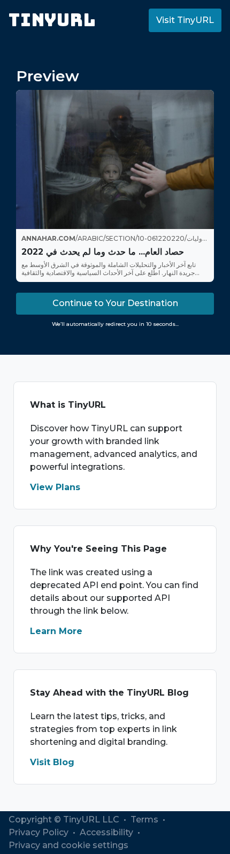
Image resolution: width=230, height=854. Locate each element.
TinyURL (52, 20)
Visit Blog (52, 762)
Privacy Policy (40, 832)
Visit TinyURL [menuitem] (185, 20)
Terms (145, 819)
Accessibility (107, 832)
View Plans (55, 487)
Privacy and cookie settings (68, 845)
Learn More (56, 631)
